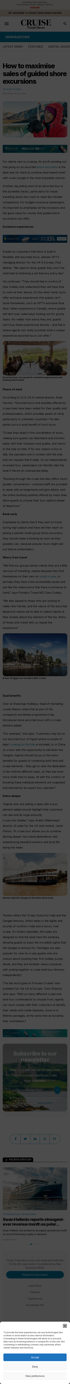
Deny (35, 1366)
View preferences (35, 1376)
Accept (35, 1357)
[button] (65, 1326)
